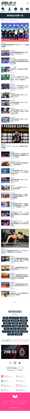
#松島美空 (23, 318)
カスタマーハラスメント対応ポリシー (19, 403)
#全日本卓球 (15, 320)
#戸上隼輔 (23, 331)
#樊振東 (15, 323)
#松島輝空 (22, 323)
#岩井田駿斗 (17, 326)
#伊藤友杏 (18, 334)
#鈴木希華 (15, 331)
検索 (27, 340)
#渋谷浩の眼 (22, 329)
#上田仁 (11, 334)
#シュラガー (7, 331)
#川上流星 (6, 320)
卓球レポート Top (4, 20)
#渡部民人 (7, 323)
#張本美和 (23, 320)
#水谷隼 (13, 329)
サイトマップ (5, 401)
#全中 (5, 318)
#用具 (6, 329)
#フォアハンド (6, 326)
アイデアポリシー (6, 403)
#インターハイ (13, 318)
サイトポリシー (13, 401)
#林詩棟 (25, 326)
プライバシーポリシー (23, 401)
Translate (20, 370)
